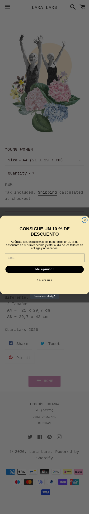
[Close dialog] (84, 220)
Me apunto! (44, 269)
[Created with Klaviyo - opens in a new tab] (44, 296)
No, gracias (44, 280)
